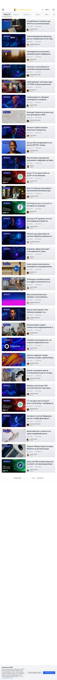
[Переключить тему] (42, 9)
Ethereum (27, 14)
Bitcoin (16, 14)
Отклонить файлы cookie (34, 672)
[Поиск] (53, 9)
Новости (7, 14)
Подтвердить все (49, 672)
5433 (33, 478)
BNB (46, 14)
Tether (37, 14)
